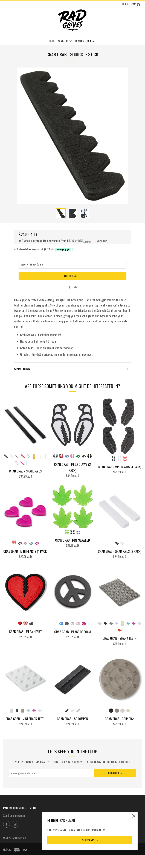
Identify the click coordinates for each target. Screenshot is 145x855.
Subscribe (113, 773)
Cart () (135, 4)
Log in (125, 4)
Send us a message (14, 815)
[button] (61, 213)
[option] (72, 136)
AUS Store (63, 41)
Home (51, 41)
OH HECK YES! (88, 840)
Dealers (79, 41)
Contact (91, 41)
